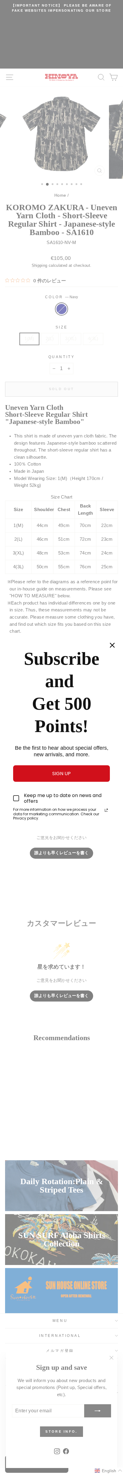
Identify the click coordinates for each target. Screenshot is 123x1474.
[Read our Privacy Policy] (106, 810)
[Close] (112, 645)
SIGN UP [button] (61, 773)
